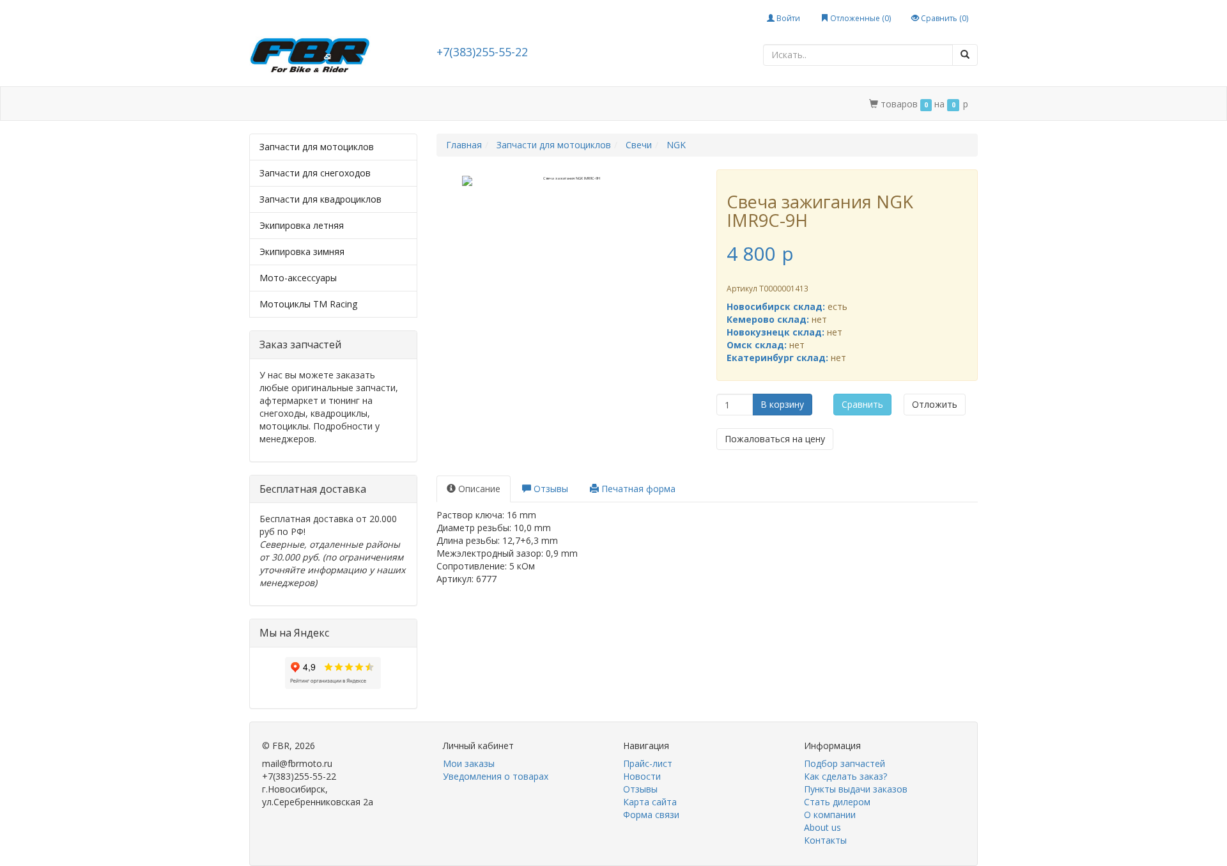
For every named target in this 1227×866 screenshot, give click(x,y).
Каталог (305, 104)
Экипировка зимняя (301, 251)
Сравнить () (943, 18)
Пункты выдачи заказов (855, 789)
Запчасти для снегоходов (315, 173)
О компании (604, 104)
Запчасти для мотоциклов (316, 147)
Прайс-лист (647, 763)
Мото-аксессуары (298, 278)
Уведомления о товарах (495, 776)
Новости (642, 776)
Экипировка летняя (301, 225)
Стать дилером (526, 104)
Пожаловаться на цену (775, 439)
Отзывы (640, 789)
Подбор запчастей (433, 104)
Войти (787, 18)
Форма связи (651, 814)
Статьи (357, 104)
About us (822, 827)
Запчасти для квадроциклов (320, 199)
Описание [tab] (478, 489)
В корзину (782, 404)
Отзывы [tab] (549, 489)
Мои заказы (469, 763)
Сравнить (862, 404)
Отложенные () (859, 18)
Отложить (934, 404)
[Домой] (263, 104)
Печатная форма (637, 489)
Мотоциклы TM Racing (308, 304)
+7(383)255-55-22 (482, 51)
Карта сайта (650, 802)
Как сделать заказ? (845, 776)
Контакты (670, 104)
